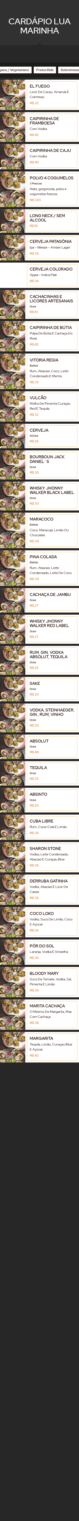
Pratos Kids (45, 70)
